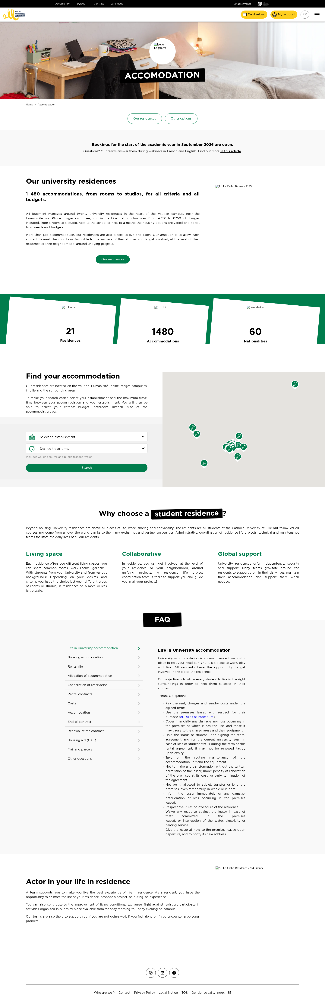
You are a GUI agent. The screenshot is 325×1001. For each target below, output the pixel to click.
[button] (295, 385)
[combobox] (92, 436)
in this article (230, 151)
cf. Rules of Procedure (196, 717)
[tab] (104, 648)
